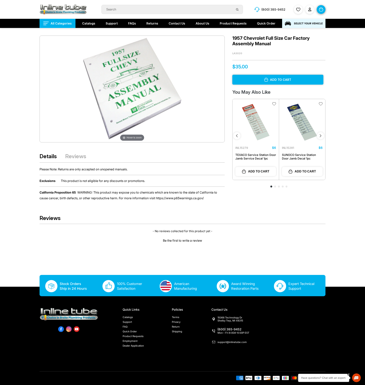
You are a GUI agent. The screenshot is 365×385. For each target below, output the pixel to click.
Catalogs (128, 317)
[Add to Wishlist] (274, 104)
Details (48, 156)
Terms (175, 317)
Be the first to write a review (182, 240)
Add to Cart (258, 171)
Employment (130, 340)
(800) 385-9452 (229, 329)
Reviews (75, 156)
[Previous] (236, 135)
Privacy (176, 321)
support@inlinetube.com (232, 342)
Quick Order (130, 331)
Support (127, 321)
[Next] (320, 135)
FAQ (125, 326)
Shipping (177, 331)
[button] (182, 240)
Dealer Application (133, 345)
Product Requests (133, 336)
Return (176, 326)
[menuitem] (57, 23)
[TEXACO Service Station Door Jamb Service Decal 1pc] (255, 122)
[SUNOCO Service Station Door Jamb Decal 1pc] (302, 122)
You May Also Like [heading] (251, 92)
